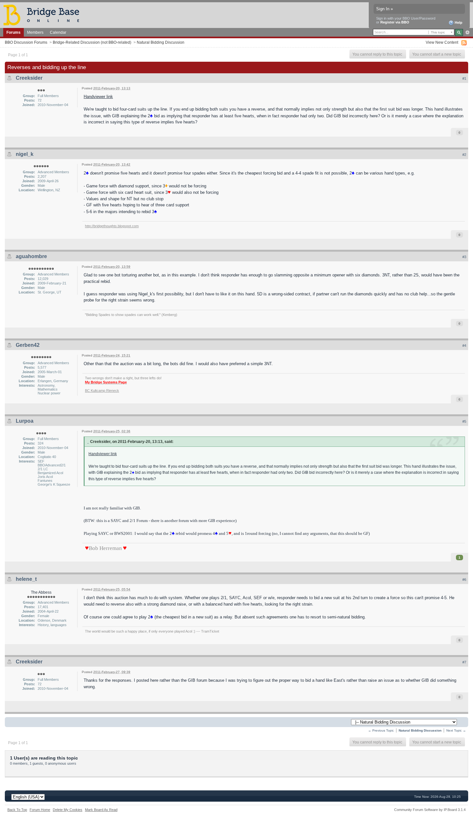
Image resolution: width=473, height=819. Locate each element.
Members (35, 32)
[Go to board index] (44, 14)
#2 (464, 155)
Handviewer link (98, 96)
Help (458, 22)
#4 (464, 345)
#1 (464, 78)
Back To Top (17, 810)
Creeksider (29, 78)
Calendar (58, 32)
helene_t (26, 579)
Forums (13, 32)
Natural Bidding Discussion (160, 42)
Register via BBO (394, 22)
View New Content (442, 42)
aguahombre (31, 256)
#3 (464, 257)
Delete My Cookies (67, 810)
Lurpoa (24, 421)
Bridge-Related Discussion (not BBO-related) (92, 42)
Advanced (467, 32)
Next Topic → (456, 730)
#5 (464, 421)
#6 (464, 579)
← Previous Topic (381, 730)
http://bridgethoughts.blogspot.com (112, 226)
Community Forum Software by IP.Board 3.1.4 (430, 810)
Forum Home (40, 810)
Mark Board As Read (101, 810)
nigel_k (24, 154)
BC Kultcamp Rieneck (102, 390)
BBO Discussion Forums (26, 42)
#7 (464, 662)
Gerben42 (28, 345)
